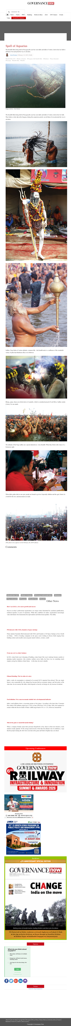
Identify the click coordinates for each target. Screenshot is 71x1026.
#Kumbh (22, 60)
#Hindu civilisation (21, 59)
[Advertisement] (37, 38)
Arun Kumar (13, 55)
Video (8, 18)
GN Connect (53, 15)
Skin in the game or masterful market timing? (20, 723)
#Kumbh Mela (15, 60)
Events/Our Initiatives (19, 18)
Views (18, 15)
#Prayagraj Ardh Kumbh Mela (34, 59)
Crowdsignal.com (17, 974)
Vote (17, 969)
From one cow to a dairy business (16, 653)
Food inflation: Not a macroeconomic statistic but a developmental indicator (29, 699)
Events (61, 15)
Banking (29, 15)
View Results (17, 972)
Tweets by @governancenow (35, 989)
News (12, 15)
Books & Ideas (38, 15)
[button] (9, 771)
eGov (46, 15)
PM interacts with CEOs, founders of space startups (22, 630)
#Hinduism (46, 59)
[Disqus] (35, 570)
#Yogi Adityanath (54, 59)
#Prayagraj (8, 60)
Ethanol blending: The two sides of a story (19, 676)
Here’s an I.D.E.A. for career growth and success (21, 607)
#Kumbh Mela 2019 (10, 59)
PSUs (23, 15)
